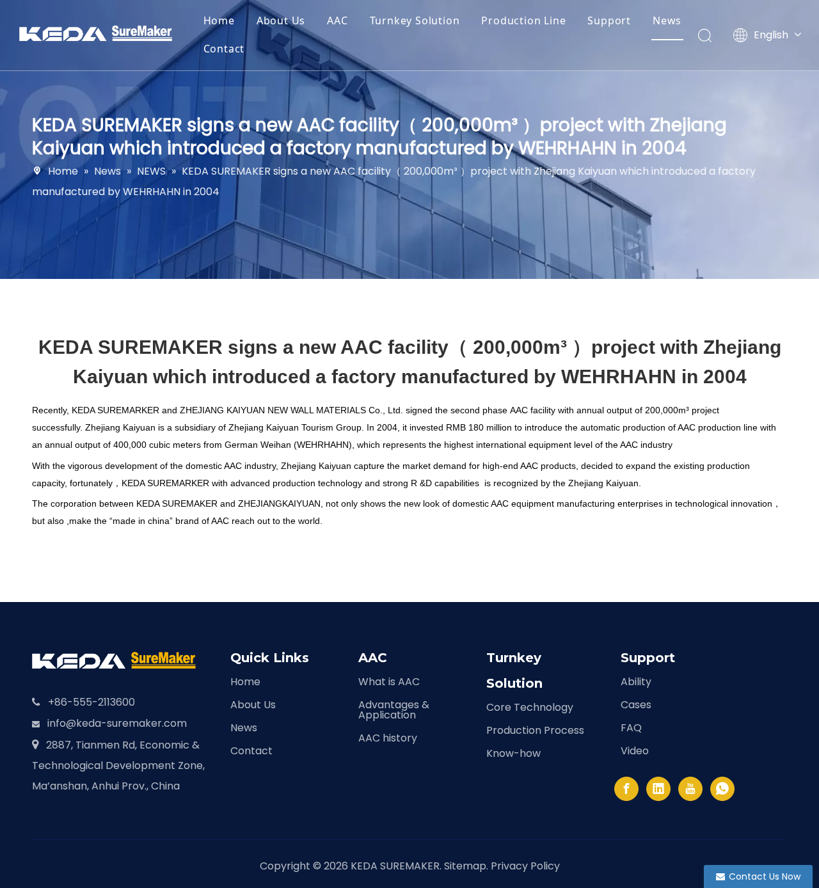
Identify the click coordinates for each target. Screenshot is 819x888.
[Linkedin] (658, 789)
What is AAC (389, 681)
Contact (224, 49)
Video (635, 750)
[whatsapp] (722, 789)
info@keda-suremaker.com (117, 723)
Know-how (513, 753)
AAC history (387, 738)
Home (219, 20)
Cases (636, 704)
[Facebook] (626, 789)
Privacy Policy (525, 866)
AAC (337, 20)
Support (609, 20)
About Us (281, 20)
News (667, 20)
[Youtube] (690, 789)
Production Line (523, 20)
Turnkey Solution (415, 20)
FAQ (631, 727)
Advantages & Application (393, 709)
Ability (636, 681)
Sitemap (465, 866)
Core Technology (529, 707)
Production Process (535, 730)
